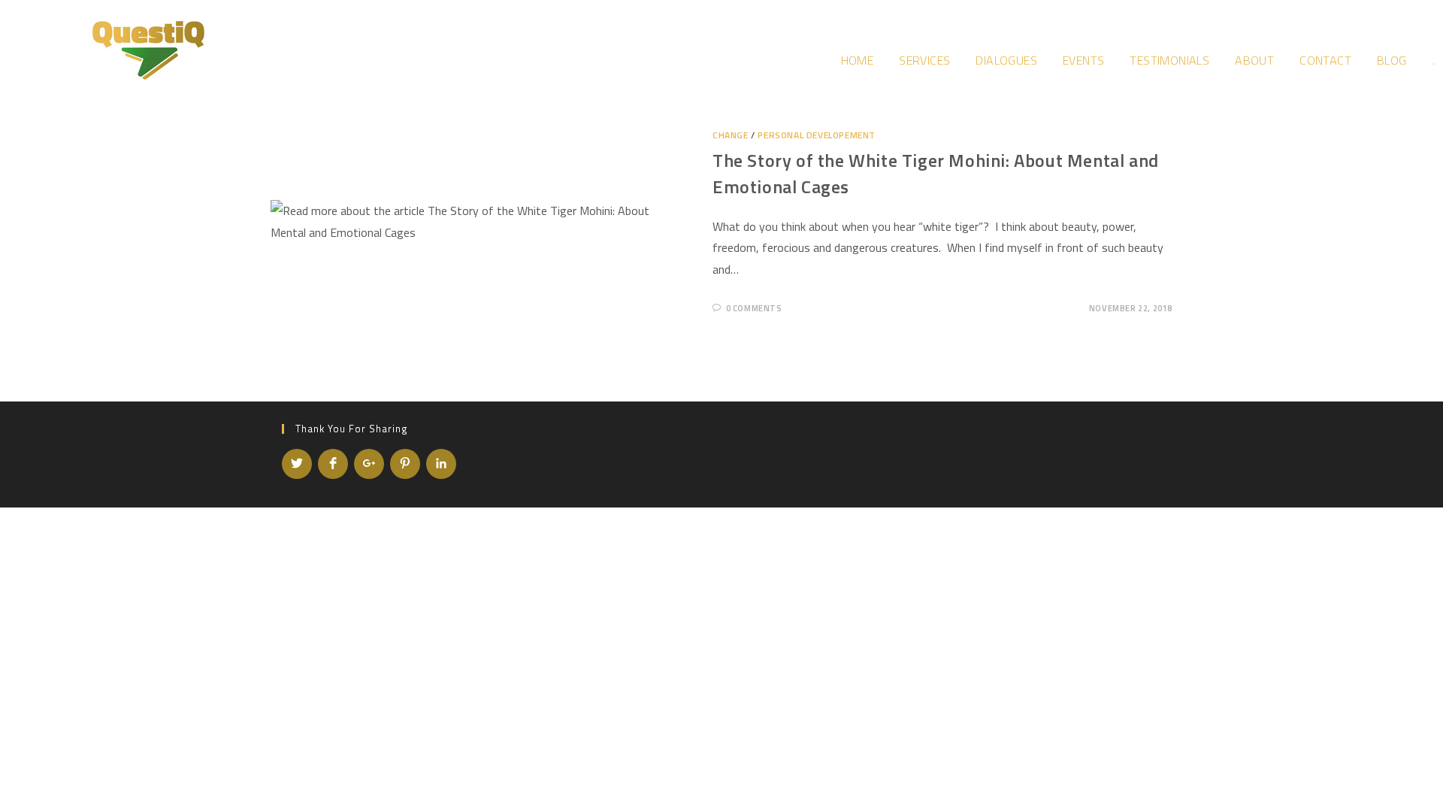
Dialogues (1006, 60)
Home (857, 60)
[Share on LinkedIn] (441, 464)
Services (924, 60)
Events (1083, 60)
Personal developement (817, 135)
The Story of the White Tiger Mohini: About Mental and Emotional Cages (935, 173)
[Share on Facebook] (333, 464)
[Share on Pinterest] (405, 464)
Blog (1392, 60)
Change (730, 135)
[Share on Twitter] (297, 464)
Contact (1325, 60)
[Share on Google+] (369, 464)
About (1254, 60)
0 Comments (754, 308)
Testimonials (1169, 60)
